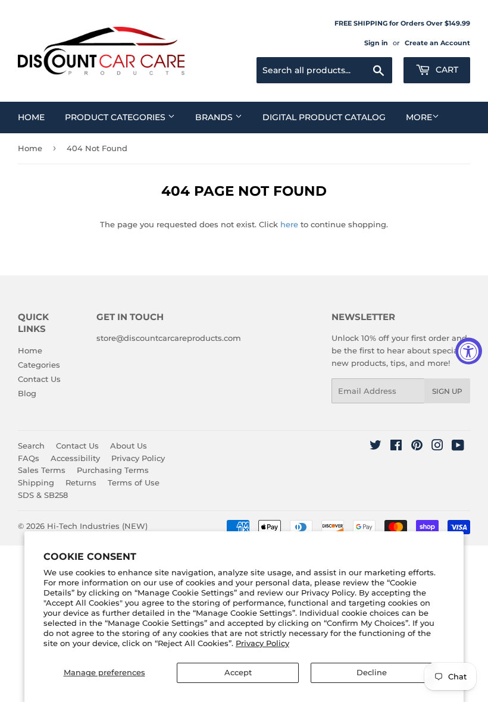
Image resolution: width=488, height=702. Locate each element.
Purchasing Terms (113, 470)
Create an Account (437, 43)
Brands (215, 117)
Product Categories (116, 117)
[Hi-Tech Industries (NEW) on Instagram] (437, 447)
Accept (238, 672)
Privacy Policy (262, 643)
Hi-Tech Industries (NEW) (97, 526)
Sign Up (447, 391)
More (419, 117)
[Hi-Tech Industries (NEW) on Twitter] (375, 447)
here (289, 224)
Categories (39, 364)
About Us (128, 445)
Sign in (376, 43)
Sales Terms (41, 470)
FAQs (28, 458)
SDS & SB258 (43, 495)
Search (31, 445)
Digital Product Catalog (324, 117)
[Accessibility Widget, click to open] (468, 351)
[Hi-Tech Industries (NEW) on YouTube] (458, 447)
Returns (80, 482)
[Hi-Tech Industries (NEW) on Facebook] (396, 447)
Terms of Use (133, 482)
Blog (27, 393)
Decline (371, 672)
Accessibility (75, 458)
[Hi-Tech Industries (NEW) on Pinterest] (417, 447)
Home (31, 117)
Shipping (36, 482)
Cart (445, 69)
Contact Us (39, 379)
